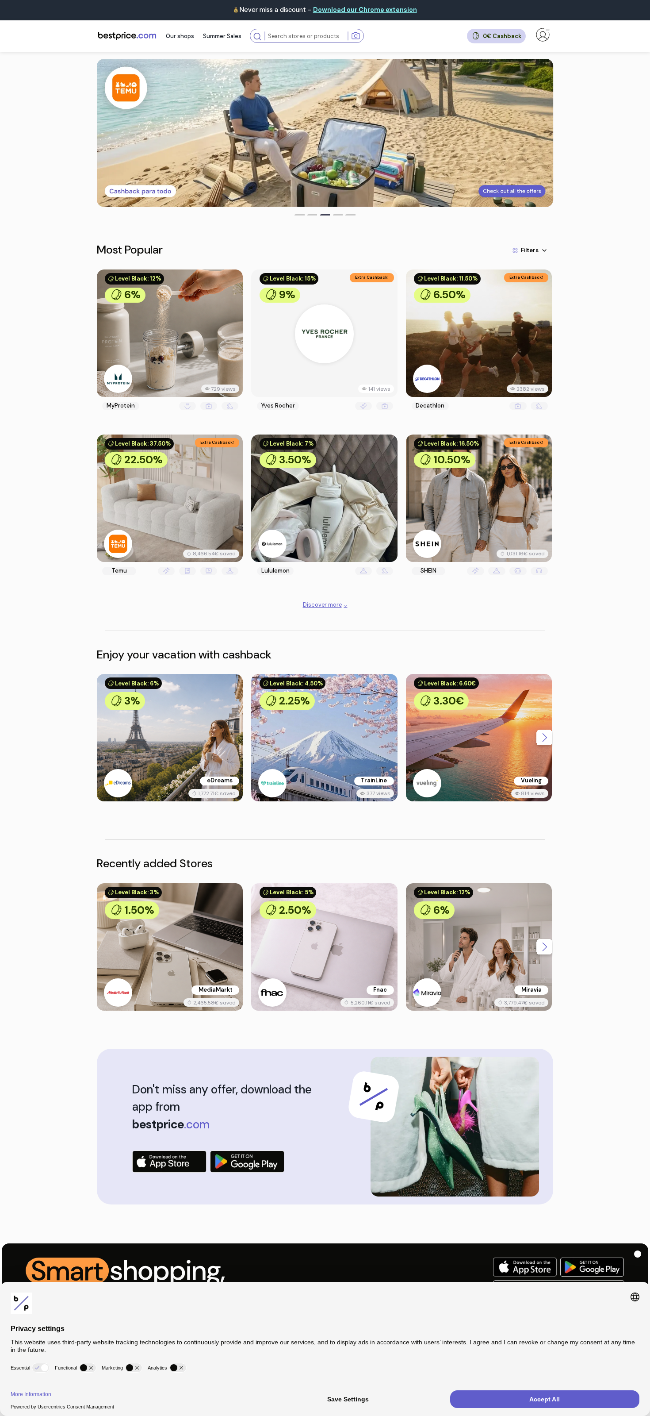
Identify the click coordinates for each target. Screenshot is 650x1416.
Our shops (180, 36)
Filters (530, 250)
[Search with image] (356, 36)
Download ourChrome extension (365, 10)
